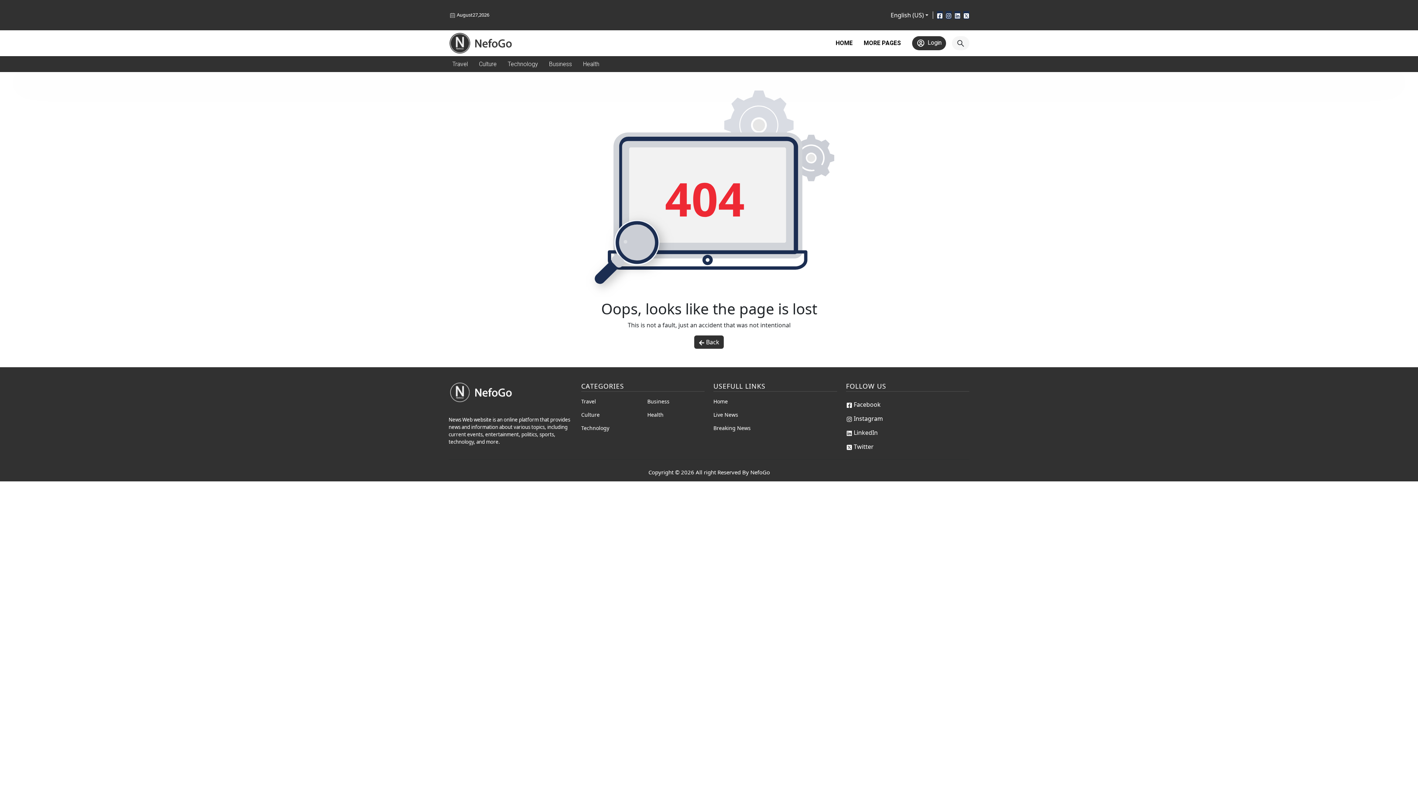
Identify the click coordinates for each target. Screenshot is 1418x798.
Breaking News (732, 428)
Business (658, 401)
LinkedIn (866, 433)
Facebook (867, 404)
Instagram (868, 419)
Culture (590, 414)
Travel (588, 401)
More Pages (882, 43)
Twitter (864, 447)
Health (655, 414)
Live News (725, 414)
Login (935, 42)
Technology (595, 428)
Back (712, 342)
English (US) (907, 15)
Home (844, 43)
